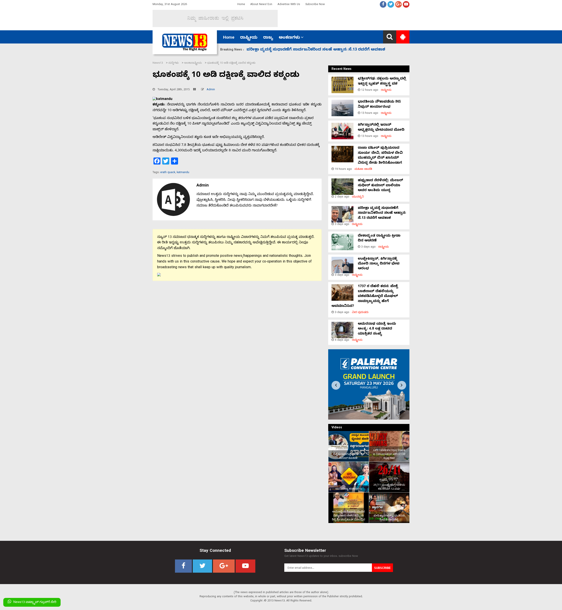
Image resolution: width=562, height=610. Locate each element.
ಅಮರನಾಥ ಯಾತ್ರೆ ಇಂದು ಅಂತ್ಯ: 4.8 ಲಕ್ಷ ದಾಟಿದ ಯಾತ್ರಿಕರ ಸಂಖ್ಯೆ (377, 329)
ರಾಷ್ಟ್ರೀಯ (249, 38)
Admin (211, 90)
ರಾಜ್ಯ (268, 38)
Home (241, 4)
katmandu (183, 173)
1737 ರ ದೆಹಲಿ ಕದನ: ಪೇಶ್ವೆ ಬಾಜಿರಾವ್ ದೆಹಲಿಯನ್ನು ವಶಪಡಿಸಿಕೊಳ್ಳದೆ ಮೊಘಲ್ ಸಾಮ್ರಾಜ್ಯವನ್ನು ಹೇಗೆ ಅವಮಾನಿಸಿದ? (364, 296)
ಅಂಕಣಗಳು (289, 38)
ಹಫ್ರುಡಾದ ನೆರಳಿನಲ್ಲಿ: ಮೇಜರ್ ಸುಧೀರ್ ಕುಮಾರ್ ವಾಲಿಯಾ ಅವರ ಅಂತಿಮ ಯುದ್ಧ (380, 185)
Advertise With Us (288, 4)
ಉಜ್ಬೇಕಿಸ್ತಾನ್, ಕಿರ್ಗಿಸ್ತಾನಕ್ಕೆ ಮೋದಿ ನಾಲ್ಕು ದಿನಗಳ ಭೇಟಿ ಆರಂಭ (379, 264)
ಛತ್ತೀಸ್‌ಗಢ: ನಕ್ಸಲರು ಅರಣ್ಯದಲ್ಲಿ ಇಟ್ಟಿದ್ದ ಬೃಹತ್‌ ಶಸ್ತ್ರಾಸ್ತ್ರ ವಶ (382, 81)
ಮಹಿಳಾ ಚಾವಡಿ (363, 169)
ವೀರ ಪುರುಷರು (360, 313)
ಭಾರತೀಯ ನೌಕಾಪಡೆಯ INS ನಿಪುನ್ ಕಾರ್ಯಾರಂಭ (379, 104)
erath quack (167, 173)
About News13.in (261, 4)
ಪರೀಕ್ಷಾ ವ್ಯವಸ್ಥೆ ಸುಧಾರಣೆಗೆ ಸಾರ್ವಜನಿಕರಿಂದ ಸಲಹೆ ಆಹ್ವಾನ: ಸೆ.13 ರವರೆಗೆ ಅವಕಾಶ (316, 50)
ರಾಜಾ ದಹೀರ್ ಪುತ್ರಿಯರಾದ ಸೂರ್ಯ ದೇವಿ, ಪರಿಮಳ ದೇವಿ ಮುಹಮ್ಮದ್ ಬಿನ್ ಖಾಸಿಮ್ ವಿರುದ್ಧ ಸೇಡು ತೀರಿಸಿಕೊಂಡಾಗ (380, 155)
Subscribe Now (315, 4)
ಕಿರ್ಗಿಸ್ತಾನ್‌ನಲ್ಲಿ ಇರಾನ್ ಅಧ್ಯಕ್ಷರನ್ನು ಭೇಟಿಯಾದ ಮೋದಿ (381, 127)
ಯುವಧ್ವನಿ (358, 197)
